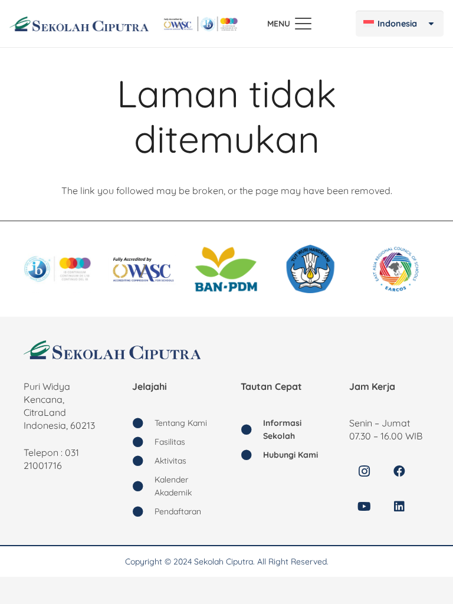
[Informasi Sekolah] (252, 429)
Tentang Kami (181, 423)
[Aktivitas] (143, 460)
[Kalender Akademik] (143, 486)
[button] (289, 23)
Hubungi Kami (290, 454)
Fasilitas (170, 441)
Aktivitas (170, 460)
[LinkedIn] (399, 506)
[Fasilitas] (143, 441)
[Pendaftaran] (143, 511)
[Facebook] (399, 471)
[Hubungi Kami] (252, 454)
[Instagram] (364, 471)
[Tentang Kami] (143, 423)
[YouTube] (364, 506)
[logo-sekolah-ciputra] (79, 24)
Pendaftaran (178, 511)
